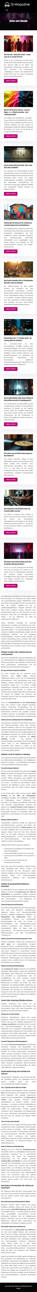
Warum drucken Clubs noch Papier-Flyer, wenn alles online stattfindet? (18, 166)
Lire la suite (11, 81)
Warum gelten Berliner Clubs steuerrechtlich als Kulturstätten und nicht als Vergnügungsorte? (18, 399)
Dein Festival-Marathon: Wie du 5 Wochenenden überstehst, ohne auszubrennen (18, 281)
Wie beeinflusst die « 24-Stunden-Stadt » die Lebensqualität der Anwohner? (18, 339)
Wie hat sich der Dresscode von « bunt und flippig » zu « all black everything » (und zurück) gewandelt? (17, 112)
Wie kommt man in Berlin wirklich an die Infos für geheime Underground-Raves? (17, 563)
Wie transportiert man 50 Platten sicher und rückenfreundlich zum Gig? (17, 510)
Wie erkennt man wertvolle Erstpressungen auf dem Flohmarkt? (18, 454)
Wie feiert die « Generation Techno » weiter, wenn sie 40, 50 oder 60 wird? (17, 55)
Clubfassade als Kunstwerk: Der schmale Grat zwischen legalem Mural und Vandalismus (18, 224)
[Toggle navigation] (6, 10)
